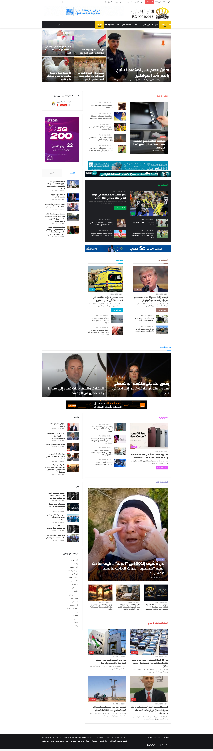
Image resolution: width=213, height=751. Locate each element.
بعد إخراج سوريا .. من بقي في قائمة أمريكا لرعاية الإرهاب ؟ (144, 330)
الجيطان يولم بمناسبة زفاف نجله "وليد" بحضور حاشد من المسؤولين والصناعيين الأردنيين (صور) (55, 218)
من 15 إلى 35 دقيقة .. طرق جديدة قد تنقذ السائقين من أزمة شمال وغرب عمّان (150, 663)
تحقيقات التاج (126, 24)
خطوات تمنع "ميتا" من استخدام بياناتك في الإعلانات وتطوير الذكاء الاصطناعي (101, 440)
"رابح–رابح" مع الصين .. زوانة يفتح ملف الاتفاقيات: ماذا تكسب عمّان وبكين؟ (101, 607)
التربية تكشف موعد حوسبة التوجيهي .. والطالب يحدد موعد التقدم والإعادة (101, 452)
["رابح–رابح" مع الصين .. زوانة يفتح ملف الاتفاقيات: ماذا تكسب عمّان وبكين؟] (100, 593)
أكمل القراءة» (162, 310)
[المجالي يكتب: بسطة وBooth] (73, 427)
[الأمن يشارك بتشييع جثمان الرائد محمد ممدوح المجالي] (73, 538)
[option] (106, 56)
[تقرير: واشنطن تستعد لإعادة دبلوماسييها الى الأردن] (162, 319)
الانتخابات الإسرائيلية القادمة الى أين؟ (58, 196)
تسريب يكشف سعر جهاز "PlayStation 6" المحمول (103, 463)
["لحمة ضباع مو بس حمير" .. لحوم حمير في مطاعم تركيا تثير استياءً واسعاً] (117, 331)
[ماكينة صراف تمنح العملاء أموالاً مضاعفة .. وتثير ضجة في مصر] (149, 128)
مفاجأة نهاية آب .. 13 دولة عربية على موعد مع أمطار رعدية (100, 320)
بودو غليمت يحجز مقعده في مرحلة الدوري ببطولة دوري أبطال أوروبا (109, 196)
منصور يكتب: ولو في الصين (55, 444)
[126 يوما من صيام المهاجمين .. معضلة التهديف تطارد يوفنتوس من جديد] (162, 234)
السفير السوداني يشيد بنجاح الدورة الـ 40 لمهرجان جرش (55, 205)
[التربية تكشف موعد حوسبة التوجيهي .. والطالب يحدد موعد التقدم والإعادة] (120, 451)
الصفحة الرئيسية (165, 24)
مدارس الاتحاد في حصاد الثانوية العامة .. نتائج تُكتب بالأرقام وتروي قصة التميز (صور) (55, 185)
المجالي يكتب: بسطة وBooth (57, 425)
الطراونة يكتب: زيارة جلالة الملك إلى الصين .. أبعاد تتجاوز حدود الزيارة (56, 436)
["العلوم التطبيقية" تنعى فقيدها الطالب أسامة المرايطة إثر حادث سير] (73, 496)
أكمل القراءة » (120, 208)
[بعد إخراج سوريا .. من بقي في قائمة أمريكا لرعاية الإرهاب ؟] (162, 330)
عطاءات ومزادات (109, 24)
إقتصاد (76, 564)
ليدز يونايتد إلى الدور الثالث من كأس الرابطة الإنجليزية (100, 127)
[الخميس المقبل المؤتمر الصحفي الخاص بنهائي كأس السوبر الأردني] (120, 234)
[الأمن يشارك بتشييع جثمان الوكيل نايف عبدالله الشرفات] (73, 518)
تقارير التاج (73, 741)
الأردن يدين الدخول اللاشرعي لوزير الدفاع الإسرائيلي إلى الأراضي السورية (122, 2)
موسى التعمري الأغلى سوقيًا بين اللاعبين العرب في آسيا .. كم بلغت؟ (100, 149)
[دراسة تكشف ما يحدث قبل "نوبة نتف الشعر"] (122, 106)
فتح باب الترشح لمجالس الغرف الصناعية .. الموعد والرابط (111, 661)
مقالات (75, 615)
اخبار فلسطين (73, 567)
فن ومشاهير (74, 605)
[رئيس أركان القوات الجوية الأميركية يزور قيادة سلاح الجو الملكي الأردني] (90, 69)
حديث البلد (74, 588)
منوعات (75, 622)
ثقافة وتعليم (74, 581)
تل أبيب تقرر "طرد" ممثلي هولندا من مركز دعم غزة (91, 51)
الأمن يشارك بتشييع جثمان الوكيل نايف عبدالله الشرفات (56, 517)
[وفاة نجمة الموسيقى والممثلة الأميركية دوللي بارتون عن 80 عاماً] (120, 116)
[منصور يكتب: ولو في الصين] (73, 447)
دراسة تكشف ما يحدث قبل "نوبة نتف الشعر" (101, 106)
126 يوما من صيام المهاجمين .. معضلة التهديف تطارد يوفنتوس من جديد (142, 235)
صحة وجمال (74, 598)
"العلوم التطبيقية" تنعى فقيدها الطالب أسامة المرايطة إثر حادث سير (56, 495)
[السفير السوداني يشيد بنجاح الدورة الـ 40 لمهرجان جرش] (73, 207)
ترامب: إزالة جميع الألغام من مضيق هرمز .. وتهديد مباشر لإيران (151, 298)
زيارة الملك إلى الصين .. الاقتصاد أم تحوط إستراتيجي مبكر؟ (55, 456)
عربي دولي (146, 24)
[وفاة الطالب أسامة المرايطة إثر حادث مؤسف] (73, 529)
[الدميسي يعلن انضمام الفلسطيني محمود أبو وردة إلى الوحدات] (121, 223)
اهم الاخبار (74, 574)
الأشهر (52, 173)
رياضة (118, 24)
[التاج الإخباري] (150, 12)
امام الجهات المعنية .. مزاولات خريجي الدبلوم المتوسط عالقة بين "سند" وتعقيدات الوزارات (129, 607)
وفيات (76, 625)
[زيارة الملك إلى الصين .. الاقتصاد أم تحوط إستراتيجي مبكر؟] (73, 457)
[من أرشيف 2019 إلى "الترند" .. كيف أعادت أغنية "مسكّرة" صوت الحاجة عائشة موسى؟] (128, 534)
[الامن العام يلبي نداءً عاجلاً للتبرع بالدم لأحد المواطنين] (138, 56)
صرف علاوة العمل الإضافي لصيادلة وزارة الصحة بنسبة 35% (58, 50)
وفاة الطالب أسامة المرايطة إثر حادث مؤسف (56, 527)
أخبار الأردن (154, 24)
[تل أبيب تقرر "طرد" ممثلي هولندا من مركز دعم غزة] (90, 43)
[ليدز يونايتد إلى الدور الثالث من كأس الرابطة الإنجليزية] (120, 127)
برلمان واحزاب (136, 24)
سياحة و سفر (73, 595)
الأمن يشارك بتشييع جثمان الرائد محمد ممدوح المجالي (55, 536)
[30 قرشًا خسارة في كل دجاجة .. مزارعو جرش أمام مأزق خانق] (58, 69)
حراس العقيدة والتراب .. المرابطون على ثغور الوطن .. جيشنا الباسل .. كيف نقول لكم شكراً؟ (55, 468)
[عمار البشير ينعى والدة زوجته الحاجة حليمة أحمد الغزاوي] (73, 507)
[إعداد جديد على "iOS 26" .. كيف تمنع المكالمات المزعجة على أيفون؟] (120, 427)
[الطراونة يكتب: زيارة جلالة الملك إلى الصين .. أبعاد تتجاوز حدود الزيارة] (73, 436)
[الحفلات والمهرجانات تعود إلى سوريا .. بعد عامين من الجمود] (74, 375)
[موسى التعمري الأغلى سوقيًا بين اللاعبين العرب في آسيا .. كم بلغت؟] (122, 149)
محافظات (75, 612)
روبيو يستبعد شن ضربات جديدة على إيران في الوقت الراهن (100, 138)
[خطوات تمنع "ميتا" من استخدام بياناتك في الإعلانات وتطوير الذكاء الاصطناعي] (120, 439)
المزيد (100, 24)
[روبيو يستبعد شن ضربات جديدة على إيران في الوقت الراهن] (120, 138)
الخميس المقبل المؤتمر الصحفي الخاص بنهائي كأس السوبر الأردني (101, 234)
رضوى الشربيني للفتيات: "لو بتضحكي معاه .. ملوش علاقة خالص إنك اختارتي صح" (140, 388)
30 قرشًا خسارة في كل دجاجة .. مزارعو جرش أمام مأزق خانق (58, 76)
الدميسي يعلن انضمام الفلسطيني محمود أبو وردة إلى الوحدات (101, 223)
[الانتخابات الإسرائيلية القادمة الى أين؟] (73, 197)
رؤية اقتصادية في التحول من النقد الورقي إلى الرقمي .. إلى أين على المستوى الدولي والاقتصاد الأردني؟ (55, 231)
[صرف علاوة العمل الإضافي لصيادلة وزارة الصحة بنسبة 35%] (58, 43)
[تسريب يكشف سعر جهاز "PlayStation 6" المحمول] (120, 463)
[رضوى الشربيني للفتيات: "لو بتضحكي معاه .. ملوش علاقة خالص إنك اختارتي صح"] (138, 375)
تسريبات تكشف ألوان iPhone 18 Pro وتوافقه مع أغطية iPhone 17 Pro (149, 456)
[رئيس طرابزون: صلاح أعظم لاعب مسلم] (162, 223)
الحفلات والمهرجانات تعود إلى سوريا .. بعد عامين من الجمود (75, 390)
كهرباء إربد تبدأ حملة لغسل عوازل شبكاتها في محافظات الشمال (109, 708)
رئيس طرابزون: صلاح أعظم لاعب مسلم (143, 223)
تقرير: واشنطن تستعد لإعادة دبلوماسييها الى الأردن (144, 319)
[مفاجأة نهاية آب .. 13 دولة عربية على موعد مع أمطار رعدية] (117, 319)
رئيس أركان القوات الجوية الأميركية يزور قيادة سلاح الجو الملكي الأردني (91, 76)
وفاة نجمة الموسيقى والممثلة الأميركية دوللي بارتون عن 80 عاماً (101, 117)
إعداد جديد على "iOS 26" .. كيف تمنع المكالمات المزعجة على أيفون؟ (101, 429)
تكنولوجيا (75, 584)
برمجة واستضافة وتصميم (163, 744)
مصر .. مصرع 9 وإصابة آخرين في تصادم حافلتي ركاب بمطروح (108, 298)
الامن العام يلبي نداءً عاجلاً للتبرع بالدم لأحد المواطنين (142, 72)
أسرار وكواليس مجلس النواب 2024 (57, 741)
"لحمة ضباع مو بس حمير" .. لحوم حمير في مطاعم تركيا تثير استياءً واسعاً (98, 332)
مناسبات (75, 619)
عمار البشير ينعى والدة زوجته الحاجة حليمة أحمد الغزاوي (56, 506)
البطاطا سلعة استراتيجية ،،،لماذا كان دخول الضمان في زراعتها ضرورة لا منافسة (149, 710)
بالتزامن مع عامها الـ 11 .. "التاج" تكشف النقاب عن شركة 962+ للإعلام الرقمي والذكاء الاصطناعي (156, 607)
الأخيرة (72, 173)
